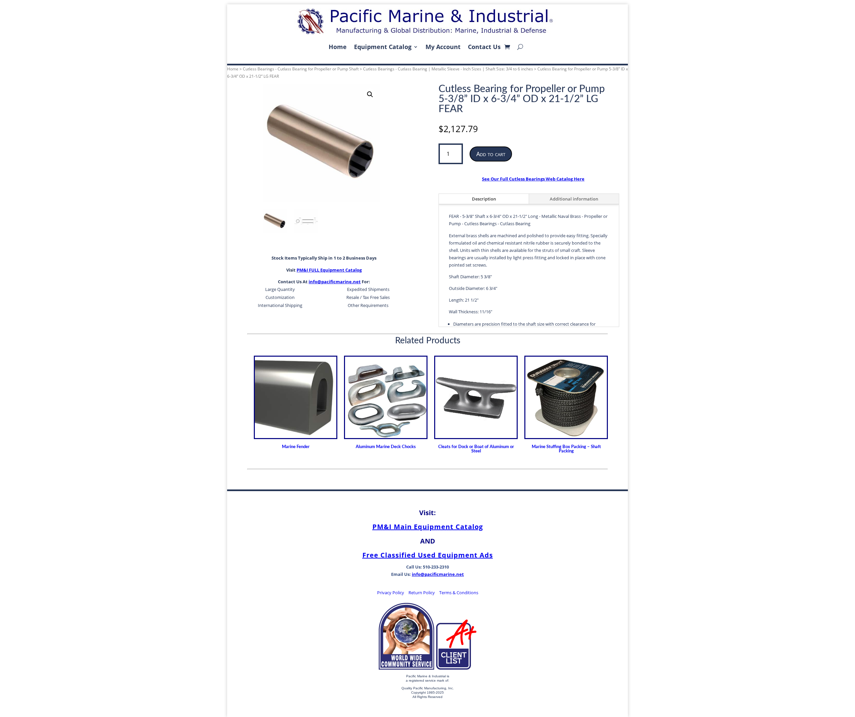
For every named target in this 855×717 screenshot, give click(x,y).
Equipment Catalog (382, 47)
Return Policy (421, 593)
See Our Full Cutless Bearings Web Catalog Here (533, 179)
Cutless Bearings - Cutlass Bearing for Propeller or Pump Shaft (301, 69)
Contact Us (484, 47)
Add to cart (490, 154)
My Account (443, 47)
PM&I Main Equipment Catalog (427, 526)
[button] (370, 94)
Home (338, 47)
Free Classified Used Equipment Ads (427, 555)
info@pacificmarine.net (335, 282)
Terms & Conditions (458, 593)
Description (484, 199)
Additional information (574, 199)
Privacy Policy (390, 593)
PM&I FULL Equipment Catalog (329, 270)
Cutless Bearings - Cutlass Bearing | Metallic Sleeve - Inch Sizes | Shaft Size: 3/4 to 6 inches (448, 69)
